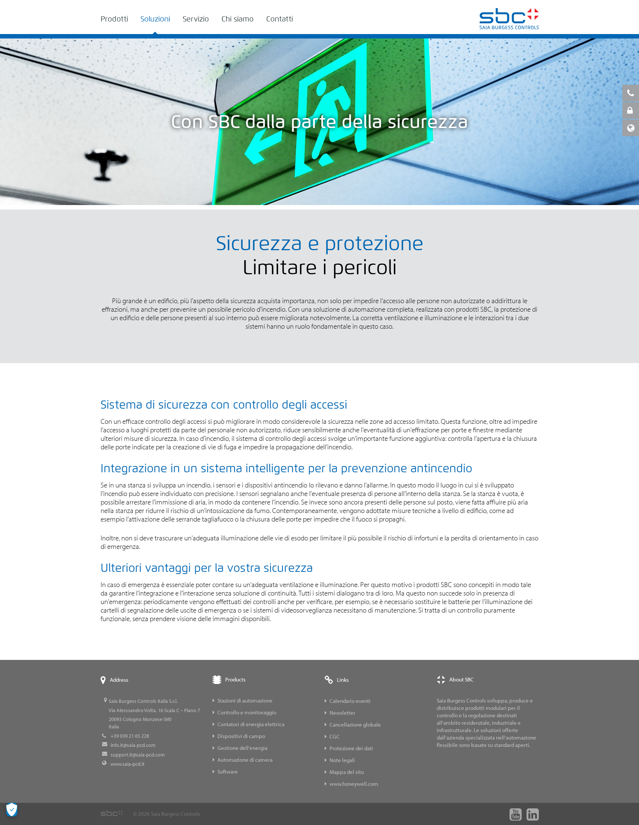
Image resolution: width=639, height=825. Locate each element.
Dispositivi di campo (241, 736)
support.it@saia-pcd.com (138, 754)
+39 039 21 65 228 (130, 735)
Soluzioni (155, 19)
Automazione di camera (245, 759)
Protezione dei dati (351, 748)
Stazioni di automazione (245, 700)
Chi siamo (238, 19)
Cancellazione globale (355, 724)
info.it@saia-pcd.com (133, 745)
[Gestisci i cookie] (11, 809)
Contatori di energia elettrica (250, 724)
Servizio (196, 19)
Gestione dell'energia (242, 747)
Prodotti (114, 19)
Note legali (342, 760)
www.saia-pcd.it (128, 764)
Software (227, 771)
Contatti (279, 19)
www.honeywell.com (353, 783)
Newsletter (342, 712)
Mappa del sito (346, 771)
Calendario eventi (350, 700)
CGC (334, 736)
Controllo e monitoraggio (246, 712)
